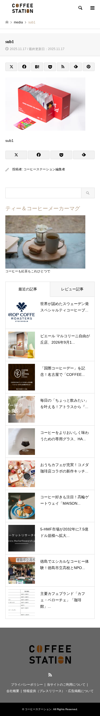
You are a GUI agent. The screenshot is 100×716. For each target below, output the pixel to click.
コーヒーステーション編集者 (44, 169)
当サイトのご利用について (66, 684)
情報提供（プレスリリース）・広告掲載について (58, 691)
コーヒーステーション (38, 709)
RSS (50, 675)
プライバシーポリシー (27, 684)
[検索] (80, 8)
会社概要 (12, 691)
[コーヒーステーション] (22, 8)
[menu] (92, 8)
